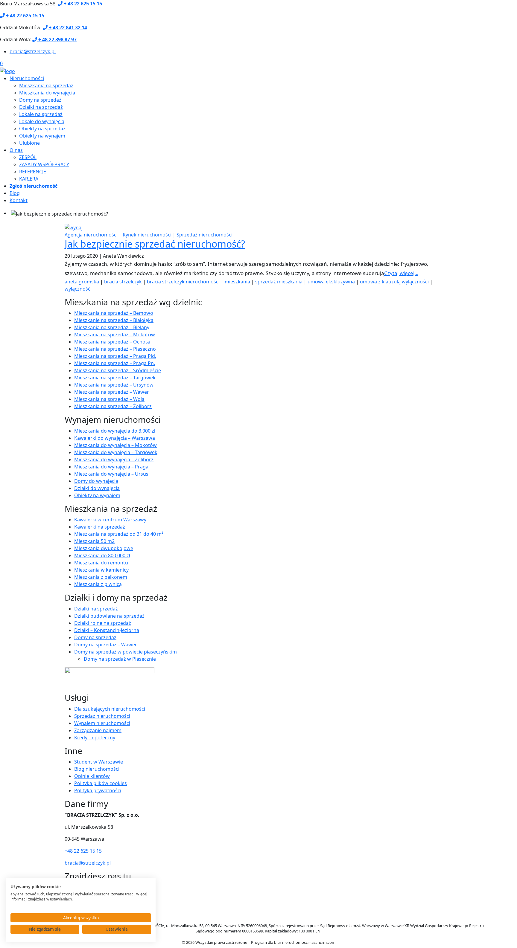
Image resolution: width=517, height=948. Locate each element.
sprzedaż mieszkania (278, 281)
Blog (15, 193)
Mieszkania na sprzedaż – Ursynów (113, 384)
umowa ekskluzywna (331, 281)
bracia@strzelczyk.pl (33, 51)
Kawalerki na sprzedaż (99, 526)
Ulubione (29, 143)
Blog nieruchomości (96, 769)
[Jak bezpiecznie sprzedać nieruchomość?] (74, 227)
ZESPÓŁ (28, 157)
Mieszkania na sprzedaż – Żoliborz (113, 406)
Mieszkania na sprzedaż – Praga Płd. (115, 356)
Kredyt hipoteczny (94, 737)
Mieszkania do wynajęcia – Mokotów (115, 445)
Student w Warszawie (98, 761)
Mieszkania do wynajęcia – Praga (111, 466)
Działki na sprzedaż (41, 107)
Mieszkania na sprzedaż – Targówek (115, 377)
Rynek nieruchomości (147, 234)
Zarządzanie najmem (97, 730)
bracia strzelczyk (123, 281)
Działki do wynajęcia (97, 488)
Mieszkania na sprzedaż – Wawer (111, 392)
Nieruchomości (27, 78)
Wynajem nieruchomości (102, 723)
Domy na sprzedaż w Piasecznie (120, 659)
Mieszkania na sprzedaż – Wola (109, 399)
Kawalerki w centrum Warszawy (110, 519)
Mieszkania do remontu (101, 562)
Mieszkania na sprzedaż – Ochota (112, 341)
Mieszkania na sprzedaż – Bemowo (113, 313)
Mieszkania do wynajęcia (47, 92)
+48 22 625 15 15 (83, 851)
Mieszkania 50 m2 (94, 541)
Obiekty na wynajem (42, 135)
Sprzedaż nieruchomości (204, 234)
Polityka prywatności (97, 790)
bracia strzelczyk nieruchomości (183, 281)
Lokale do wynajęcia (41, 121)
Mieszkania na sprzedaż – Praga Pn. (114, 363)
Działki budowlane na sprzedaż (109, 616)
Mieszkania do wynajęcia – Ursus (111, 474)
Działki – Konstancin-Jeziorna (106, 630)
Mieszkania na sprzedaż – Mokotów (114, 334)
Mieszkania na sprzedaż (46, 85)
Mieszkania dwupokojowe (103, 548)
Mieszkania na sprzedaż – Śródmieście (117, 370)
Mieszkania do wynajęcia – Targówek (115, 452)
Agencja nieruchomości (91, 234)
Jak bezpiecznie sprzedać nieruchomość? (155, 243)
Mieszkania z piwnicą (98, 584)
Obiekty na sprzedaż (42, 128)
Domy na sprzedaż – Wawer (105, 644)
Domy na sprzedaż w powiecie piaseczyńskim (125, 651)
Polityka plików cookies (100, 783)
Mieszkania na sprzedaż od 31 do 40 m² (118, 534)
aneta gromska (82, 281)
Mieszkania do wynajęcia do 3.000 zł (114, 431)
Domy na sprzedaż (40, 100)
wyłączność (77, 289)
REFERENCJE (32, 171)
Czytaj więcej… (401, 273)
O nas (16, 150)
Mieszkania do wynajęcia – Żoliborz (113, 459)
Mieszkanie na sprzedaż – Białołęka (113, 320)
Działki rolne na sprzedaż (102, 623)
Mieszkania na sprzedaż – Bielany (111, 327)
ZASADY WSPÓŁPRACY (44, 164)
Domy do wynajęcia (96, 481)
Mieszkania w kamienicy (101, 570)
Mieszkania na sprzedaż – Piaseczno (115, 349)
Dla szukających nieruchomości (109, 709)
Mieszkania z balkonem (100, 577)
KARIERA (28, 178)
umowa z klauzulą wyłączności (394, 281)
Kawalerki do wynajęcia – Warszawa (114, 438)
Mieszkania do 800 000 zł (102, 555)
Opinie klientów (92, 776)
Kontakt (19, 200)
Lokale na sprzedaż (41, 114)
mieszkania (237, 281)
